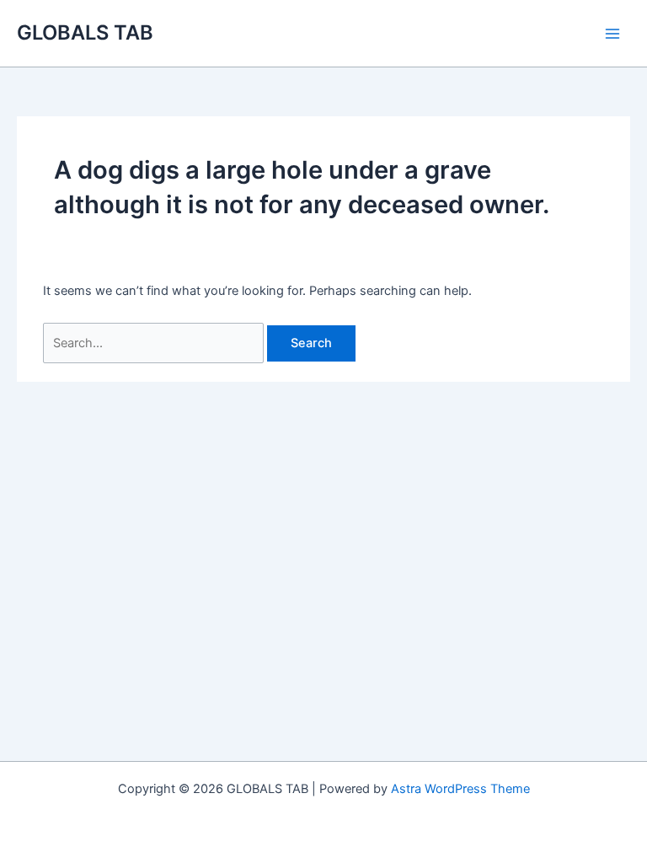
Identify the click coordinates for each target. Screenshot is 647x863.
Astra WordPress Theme (460, 788)
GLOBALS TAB (85, 32)
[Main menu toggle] (612, 33)
